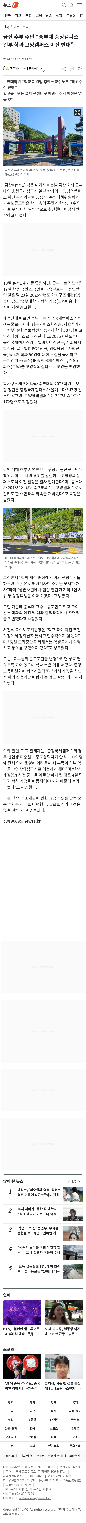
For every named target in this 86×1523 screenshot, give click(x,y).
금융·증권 (75, 1411)
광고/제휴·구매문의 (32, 1456)
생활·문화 (11, 1428)
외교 (32, 1411)
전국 (6, 27)
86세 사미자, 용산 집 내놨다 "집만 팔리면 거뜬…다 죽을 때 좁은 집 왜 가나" (38, 1214)
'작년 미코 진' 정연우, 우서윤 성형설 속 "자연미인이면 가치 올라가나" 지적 (38, 1233)
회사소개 (11, 1456)
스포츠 (8, 1349)
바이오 (75, 1420)
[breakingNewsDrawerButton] (71, 4)
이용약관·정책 (57, 1456)
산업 (11, 1420)
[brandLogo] (11, 4)
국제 (75, 1402)
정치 (11, 1402)
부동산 (32, 1420)
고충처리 (74, 1456)
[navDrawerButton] (80, 4)
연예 (7, 1295)
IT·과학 (54, 1420)
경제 (53, 1402)
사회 (32, 1402)
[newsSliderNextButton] (79, 1181)
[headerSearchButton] (64, 4)
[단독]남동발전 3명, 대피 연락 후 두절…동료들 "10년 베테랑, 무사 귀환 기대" (39, 1271)
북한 (53, 1411)
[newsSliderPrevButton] (69, 1181)
